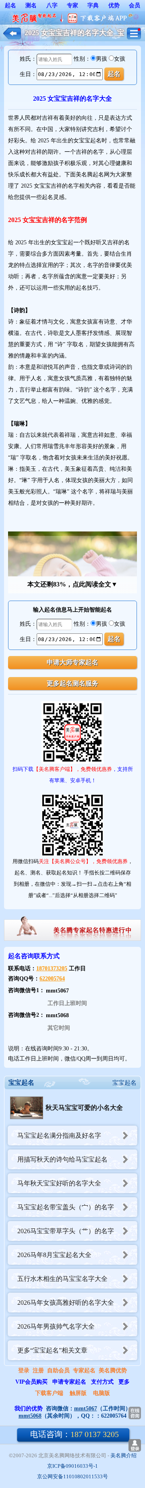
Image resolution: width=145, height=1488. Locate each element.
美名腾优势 (113, 1370)
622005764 (52, 979)
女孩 (119, 59)
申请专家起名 (69, 1382)
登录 (23, 1370)
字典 (93, 5)
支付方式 (102, 1382)
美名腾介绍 (123, 1455)
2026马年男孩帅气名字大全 (56, 1326)
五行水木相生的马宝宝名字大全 (62, 1278)
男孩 (101, 59)
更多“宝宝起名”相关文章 (52, 1350)
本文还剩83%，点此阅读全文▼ (72, 584)
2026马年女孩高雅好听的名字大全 (65, 1302)
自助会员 (58, 1370)
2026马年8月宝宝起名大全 (54, 1254)
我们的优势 (28, 1408)
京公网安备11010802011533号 (72, 1476)
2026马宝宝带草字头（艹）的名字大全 (61, 1234)
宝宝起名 (124, 1082)
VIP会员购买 (31, 1382)
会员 (134, 5)
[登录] (134, 1445)
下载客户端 (49, 1393)
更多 (124, 1382)
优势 (114, 5)
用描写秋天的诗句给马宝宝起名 (62, 1159)
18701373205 (51, 968)
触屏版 (78, 1393)
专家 (72, 5)
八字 (52, 5)
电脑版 (101, 1393)
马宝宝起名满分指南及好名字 (59, 1135)
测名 (31, 5)
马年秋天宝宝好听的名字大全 (59, 1183)
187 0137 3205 (74, 1434)
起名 (10, 5)
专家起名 (84, 1370)
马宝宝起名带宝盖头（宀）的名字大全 (61, 1210)
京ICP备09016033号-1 (72, 1466)
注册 (38, 1370)
